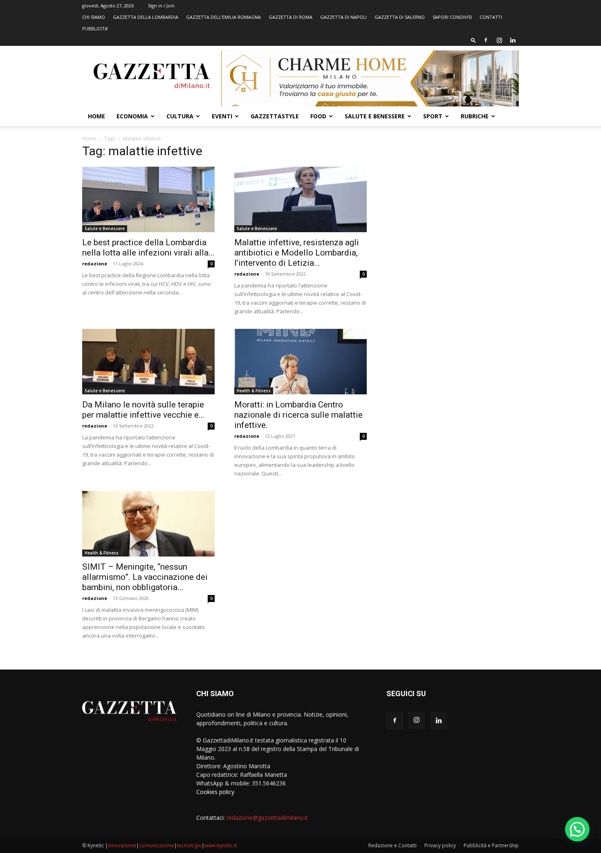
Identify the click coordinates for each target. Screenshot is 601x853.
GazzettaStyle (275, 116)
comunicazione (156, 845)
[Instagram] (499, 40)
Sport (432, 116)
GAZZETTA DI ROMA (290, 17)
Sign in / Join (161, 5)
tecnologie (189, 845)
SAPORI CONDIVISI (452, 17)
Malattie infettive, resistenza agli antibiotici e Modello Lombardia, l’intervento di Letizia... (296, 253)
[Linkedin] (513, 40)
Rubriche (475, 116)
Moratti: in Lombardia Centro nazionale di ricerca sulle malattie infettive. (298, 415)
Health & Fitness (254, 391)
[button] (473, 40)
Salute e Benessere (375, 116)
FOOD (318, 116)
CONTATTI (491, 17)
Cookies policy (215, 792)
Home (96, 116)
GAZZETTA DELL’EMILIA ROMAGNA (223, 17)
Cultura (179, 116)
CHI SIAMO (93, 17)
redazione (94, 263)
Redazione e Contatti (392, 845)
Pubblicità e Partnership (491, 845)
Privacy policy (440, 845)
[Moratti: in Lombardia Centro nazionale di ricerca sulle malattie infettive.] (300, 361)
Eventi (222, 116)
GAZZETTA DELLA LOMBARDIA (145, 17)
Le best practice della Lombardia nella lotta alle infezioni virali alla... (148, 248)
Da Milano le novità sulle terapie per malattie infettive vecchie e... (143, 410)
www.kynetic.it (220, 845)
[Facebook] (486, 40)
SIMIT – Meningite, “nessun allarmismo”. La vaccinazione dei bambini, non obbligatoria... (145, 577)
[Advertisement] (452, 207)
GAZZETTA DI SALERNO (400, 17)
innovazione (122, 845)
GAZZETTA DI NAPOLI (343, 17)
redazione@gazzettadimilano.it (267, 817)
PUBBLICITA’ (95, 28)
